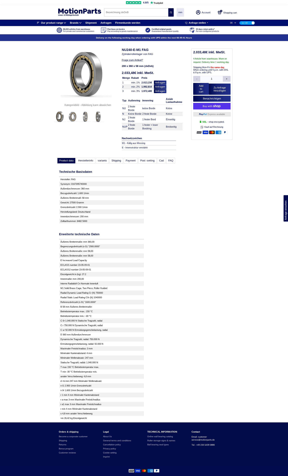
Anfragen (105, 22)
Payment (131, 160)
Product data (66, 160)
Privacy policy (109, 449)
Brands (74, 22)
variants (102, 160)
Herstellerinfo (85, 160)
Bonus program (66, 449)
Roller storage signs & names (161, 440)
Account (206, 12)
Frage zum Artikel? (132, 60)
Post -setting (147, 160)
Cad (161, 160)
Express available (216, 114)
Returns (62, 445)
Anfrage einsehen (285, 208)
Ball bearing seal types (158, 445)
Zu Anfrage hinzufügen (220, 89)
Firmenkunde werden (127, 22)
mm (180, 12)
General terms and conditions (117, 440)
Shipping (116, 160)
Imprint (106, 457)
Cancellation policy (112, 445)
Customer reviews (67, 453)
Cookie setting (110, 453)
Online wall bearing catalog (160, 436)
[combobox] (136, 12)
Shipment (91, 22)
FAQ (170, 160)
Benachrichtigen (212, 98)
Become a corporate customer (73, 436)
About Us (107, 436)
